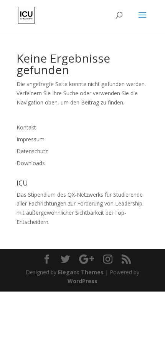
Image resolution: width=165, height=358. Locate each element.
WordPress (82, 281)
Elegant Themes (81, 272)
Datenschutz (32, 151)
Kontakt (26, 127)
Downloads (30, 163)
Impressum (30, 139)
